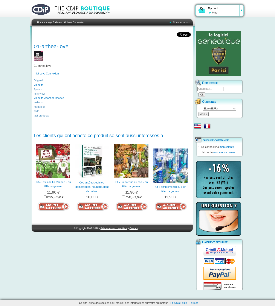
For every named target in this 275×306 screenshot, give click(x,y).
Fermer (193, 302)
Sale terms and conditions (114, 228)
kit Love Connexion (74, 22)
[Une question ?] (218, 219)
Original (38, 80)
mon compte (227, 146)
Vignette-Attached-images (49, 98)
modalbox (39, 106)
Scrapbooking (181, 22)
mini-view (39, 93)
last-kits (38, 102)
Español (197, 132)
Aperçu (38, 89)
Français (207, 126)
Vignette (38, 84)
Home (40, 22)
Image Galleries (54, 22)
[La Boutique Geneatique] (218, 53)
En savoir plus (178, 302)
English (197, 126)
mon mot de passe (224, 152)
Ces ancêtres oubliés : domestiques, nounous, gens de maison (92, 187)
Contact (134, 228)
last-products (41, 115)
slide (36, 111)
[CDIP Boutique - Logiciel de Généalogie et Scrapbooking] (85, 17)
